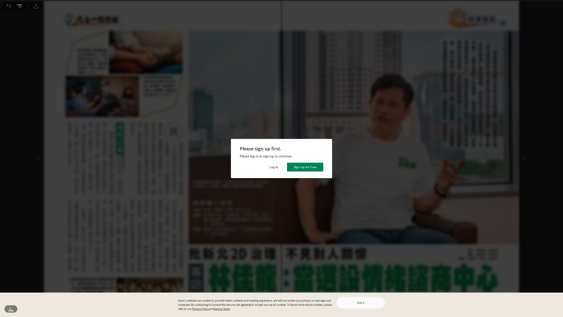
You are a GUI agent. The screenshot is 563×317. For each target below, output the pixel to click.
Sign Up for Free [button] (305, 167)
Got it (360, 302)
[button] (9, 6)
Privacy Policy (200, 309)
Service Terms (222, 309)
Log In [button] (273, 167)
